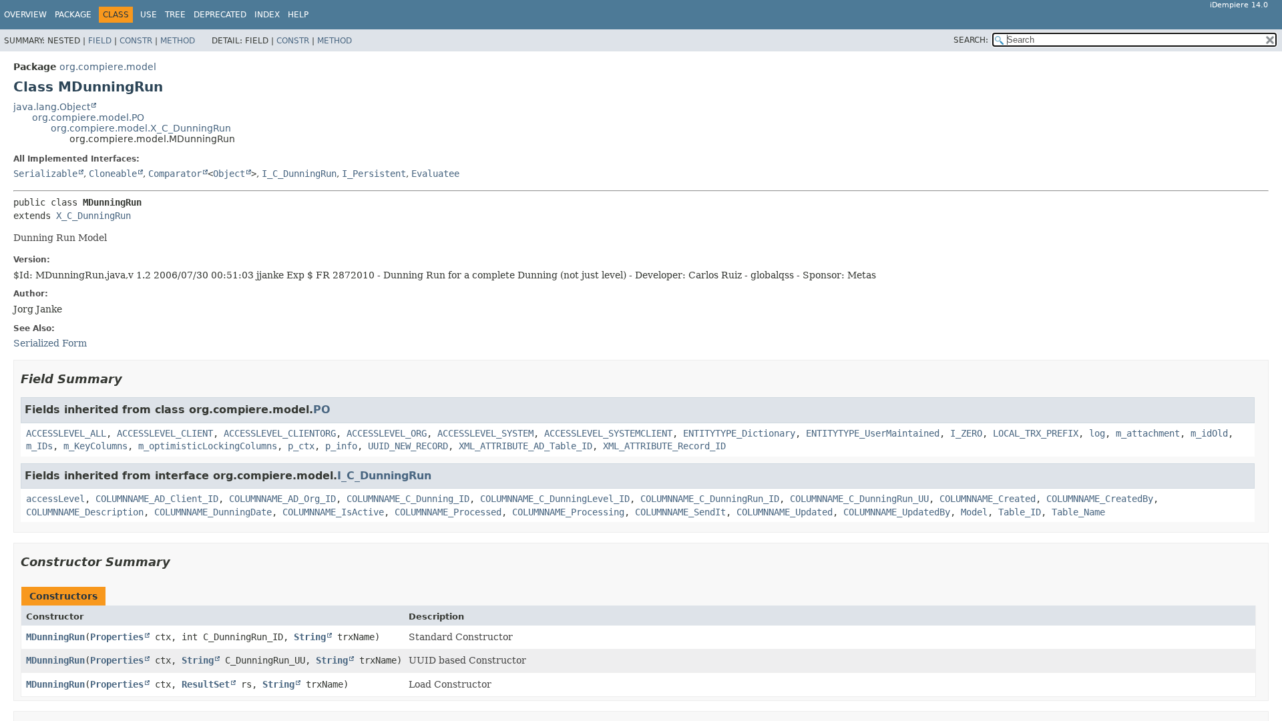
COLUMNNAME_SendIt (680, 512)
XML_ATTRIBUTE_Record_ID (664, 446)
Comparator (175, 173)
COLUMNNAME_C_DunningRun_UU (859, 498)
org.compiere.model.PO (88, 117)
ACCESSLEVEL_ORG (387, 433)
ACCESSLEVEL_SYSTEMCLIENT (608, 433)
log (1097, 433)
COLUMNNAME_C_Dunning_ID (408, 498)
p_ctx (301, 446)
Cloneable (113, 173)
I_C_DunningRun (299, 173)
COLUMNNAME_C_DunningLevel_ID (555, 498)
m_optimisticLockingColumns (207, 446)
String (310, 637)
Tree (175, 14)
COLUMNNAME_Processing (568, 512)
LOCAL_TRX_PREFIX (1035, 433)
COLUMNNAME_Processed (448, 512)
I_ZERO (966, 433)
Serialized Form (50, 343)
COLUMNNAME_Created (987, 498)
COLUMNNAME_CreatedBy (1099, 498)
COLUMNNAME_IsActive (333, 512)
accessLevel (55, 498)
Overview (25, 14)
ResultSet (206, 684)
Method (177, 40)
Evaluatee (435, 173)
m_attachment (1148, 433)
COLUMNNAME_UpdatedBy (896, 512)
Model (974, 512)
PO (322, 409)
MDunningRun (55, 637)
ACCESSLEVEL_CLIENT (165, 433)
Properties (117, 637)
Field (100, 40)
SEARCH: (970, 40)
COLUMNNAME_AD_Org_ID (282, 498)
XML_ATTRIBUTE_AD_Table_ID (525, 446)
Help (298, 14)
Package (73, 14)
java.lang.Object (51, 106)
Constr (136, 40)
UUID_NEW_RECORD (408, 446)
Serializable (45, 173)
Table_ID (1019, 512)
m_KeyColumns (95, 446)
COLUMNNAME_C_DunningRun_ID (709, 498)
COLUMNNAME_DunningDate (213, 512)
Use (148, 14)
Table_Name (1078, 512)
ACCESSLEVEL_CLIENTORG (280, 433)
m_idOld (1209, 433)
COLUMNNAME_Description (85, 512)
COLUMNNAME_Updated (784, 512)
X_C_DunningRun (93, 215)
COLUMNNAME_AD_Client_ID (156, 498)
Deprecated (220, 14)
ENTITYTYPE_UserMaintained (872, 433)
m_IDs (39, 446)
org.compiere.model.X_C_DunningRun (141, 128)
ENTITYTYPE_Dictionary (739, 433)
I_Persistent (374, 173)
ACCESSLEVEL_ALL (66, 433)
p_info (341, 446)
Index (267, 14)
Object (229, 173)
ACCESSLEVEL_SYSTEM (485, 433)
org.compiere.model (107, 66)
